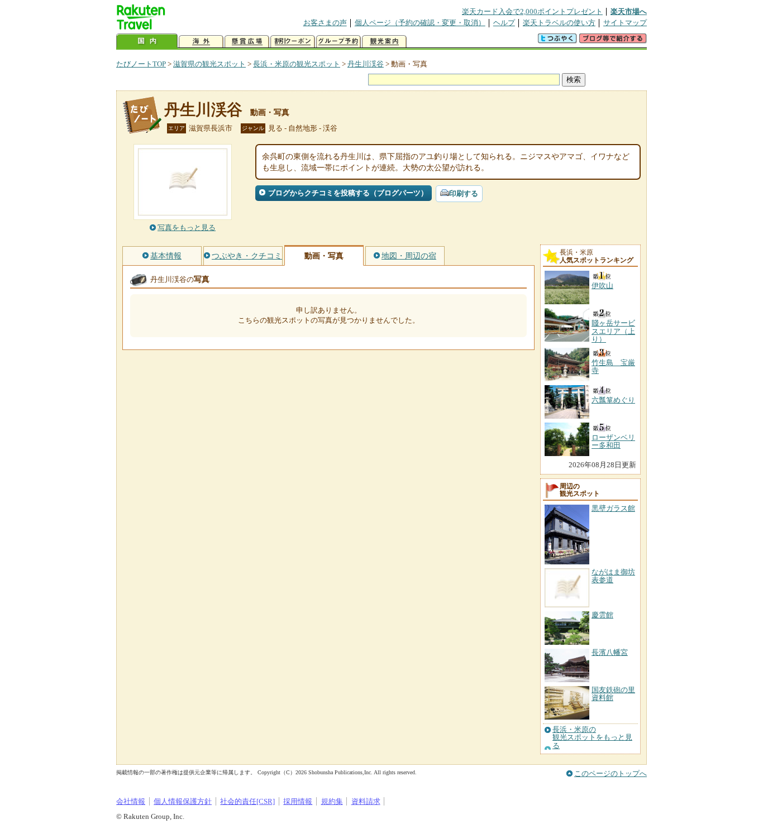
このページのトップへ (610, 773)
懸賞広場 (247, 41)
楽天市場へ (629, 11)
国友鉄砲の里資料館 (613, 694)
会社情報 (130, 801)
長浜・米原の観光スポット (296, 64)
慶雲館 (602, 615)
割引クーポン (292, 41)
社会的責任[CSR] (247, 801)
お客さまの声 (325, 22)
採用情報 (297, 801)
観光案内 (384, 41)
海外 (201, 41)
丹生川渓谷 (365, 64)
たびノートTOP (141, 64)
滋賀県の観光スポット (209, 64)
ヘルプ (504, 22)
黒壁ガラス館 (613, 508)
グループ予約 (338, 41)
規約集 (332, 801)
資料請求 (365, 801)
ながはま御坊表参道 (613, 576)
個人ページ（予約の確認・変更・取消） (420, 22)
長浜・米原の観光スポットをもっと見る (592, 738)
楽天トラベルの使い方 (559, 22)
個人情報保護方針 (183, 801)
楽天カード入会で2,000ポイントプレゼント (532, 11)
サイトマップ (625, 22)
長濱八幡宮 (610, 652)
